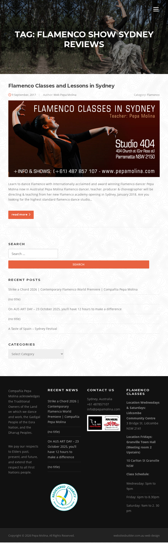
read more (20, 214)
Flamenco (153, 95)
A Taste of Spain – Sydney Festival (32, 329)
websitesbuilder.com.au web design (137, 535)
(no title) (14, 299)
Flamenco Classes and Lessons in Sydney (61, 86)
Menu (156, 9)
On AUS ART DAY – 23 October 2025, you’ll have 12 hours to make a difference (65, 309)
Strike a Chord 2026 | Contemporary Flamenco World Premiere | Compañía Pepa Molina (73, 289)
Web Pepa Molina (65, 95)
